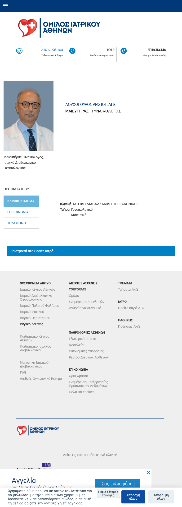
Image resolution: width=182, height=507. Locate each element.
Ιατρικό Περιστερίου (35, 318)
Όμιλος (74, 295)
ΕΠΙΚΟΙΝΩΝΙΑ (157, 50)
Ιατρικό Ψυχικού (32, 312)
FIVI (23, 372)
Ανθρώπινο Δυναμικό (85, 308)
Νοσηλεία (76, 345)
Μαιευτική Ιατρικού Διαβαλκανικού (34, 364)
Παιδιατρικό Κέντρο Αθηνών (34, 338)
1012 (110, 50)
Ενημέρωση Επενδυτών (86, 302)
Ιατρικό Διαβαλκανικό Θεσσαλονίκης (36, 297)
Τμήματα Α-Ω (128, 289)
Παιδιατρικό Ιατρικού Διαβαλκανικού (35, 348)
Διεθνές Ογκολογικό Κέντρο (41, 379)
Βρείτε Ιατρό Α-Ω (131, 308)
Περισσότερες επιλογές (108, 493)
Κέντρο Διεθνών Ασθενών (89, 357)
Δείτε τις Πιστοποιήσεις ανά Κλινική (90, 455)
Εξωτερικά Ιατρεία (82, 339)
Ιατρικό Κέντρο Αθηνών (37, 289)
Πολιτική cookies (81, 392)
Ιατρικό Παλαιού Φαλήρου (39, 305)
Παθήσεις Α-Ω (129, 326)
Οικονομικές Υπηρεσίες (86, 351)
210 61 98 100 (52, 50)
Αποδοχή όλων (133, 497)
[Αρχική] (91, 26)
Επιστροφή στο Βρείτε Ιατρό (32, 251)
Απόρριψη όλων (161, 497)
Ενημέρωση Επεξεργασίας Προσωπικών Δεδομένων (88, 384)
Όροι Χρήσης (79, 376)
